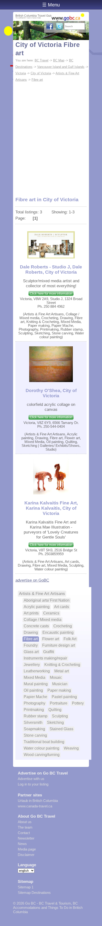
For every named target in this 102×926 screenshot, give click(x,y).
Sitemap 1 (25, 887)
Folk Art (70, 639)
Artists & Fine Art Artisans (42, 593)
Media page (27, 849)
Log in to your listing (33, 784)
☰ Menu (51, 4)
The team (25, 827)
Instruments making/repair (45, 658)
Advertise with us (31, 779)
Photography (34, 703)
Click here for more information (51, 293)
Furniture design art (58, 645)
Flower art (50, 639)
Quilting (54, 710)
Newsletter (26, 838)
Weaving (71, 748)
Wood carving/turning (42, 755)
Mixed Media (34, 677)
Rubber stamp (35, 716)
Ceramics (51, 613)
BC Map (58, 60)
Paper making (59, 690)
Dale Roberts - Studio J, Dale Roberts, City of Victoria (51, 269)
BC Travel (41, 60)
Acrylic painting (37, 607)
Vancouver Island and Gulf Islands (60, 67)
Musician (59, 684)
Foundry (31, 645)
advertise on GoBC (32, 580)
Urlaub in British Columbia (38, 801)
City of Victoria (41, 73)
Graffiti (48, 652)
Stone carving (35, 735)
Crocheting (62, 626)
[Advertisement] (51, 136)
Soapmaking (34, 729)
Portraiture (58, 703)
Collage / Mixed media (42, 620)
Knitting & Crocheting (62, 665)
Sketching (55, 722)
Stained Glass (61, 729)
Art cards (61, 607)
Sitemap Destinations (34, 893)
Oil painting (33, 690)
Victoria (20, 73)
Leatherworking (37, 671)
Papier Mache (35, 697)
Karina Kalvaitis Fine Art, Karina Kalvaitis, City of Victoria (51, 508)
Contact (24, 833)
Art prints (31, 613)
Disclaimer (26, 855)
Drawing (31, 632)
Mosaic (56, 677)
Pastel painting (64, 697)
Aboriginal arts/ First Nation (47, 600)
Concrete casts (36, 626)
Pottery (78, 703)
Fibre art (37, 79)
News (22, 844)
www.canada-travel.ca (35, 806)
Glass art (31, 652)
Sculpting (60, 716)
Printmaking (34, 710)
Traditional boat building (44, 742)
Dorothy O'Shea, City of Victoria (51, 393)
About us (25, 822)
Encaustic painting (58, 632)
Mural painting (36, 684)
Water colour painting (41, 748)
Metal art (61, 671)
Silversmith (33, 722)
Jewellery (32, 665)
